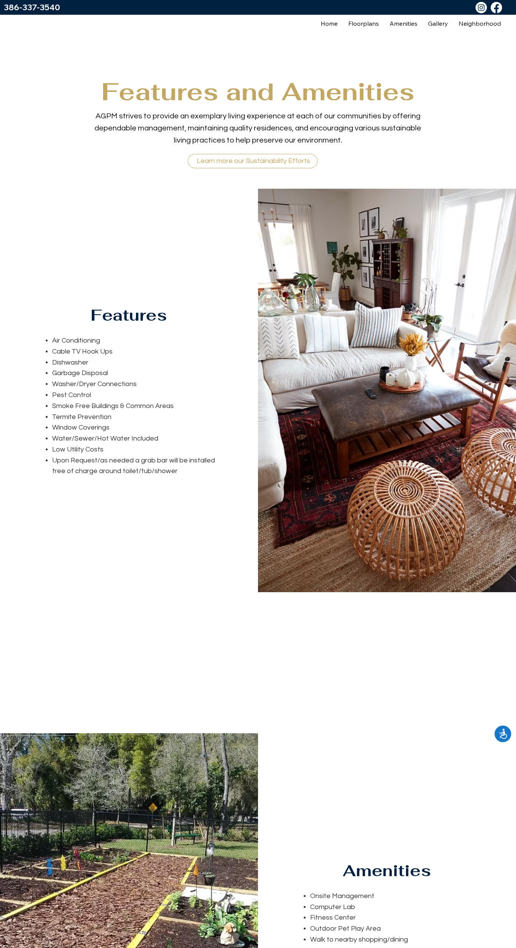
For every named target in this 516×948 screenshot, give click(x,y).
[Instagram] (481, 7)
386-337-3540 (32, 7)
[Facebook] (496, 7)
